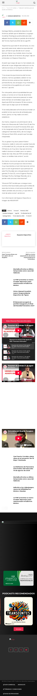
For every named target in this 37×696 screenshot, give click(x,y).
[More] (30, 22)
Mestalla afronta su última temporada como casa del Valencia (23, 271)
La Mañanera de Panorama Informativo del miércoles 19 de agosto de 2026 (23, 468)
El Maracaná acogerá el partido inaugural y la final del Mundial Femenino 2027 (23, 304)
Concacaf (16, 210)
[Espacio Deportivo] (4, 16)
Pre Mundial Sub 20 (26, 213)
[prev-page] (3, 508)
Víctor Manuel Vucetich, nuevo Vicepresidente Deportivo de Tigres (22, 293)
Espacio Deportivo (14, 16)
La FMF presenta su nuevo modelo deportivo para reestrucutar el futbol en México (23, 282)
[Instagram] (16, 650)
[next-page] (6, 508)
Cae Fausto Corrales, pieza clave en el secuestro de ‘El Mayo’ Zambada (23, 458)
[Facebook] (7, 22)
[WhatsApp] (18, 22)
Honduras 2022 (24, 210)
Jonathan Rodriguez (8, 213)
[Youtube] (26, 650)
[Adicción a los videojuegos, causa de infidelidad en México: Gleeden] (7, 490)
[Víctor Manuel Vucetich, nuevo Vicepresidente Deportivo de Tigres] (7, 293)
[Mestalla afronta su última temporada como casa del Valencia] (7, 271)
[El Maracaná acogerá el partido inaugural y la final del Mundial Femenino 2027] (7, 304)
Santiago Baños (7, 216)
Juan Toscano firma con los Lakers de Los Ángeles (9, 256)
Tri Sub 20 (28, 216)
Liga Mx (17, 213)
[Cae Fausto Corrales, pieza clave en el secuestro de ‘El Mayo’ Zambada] (7, 459)
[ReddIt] (24, 22)
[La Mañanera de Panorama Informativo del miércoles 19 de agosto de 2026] (7, 469)
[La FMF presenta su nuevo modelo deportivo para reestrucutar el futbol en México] (7, 282)
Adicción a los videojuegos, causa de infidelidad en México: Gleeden (23, 489)
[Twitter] (13, 22)
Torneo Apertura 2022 (18, 216)
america (9, 210)
